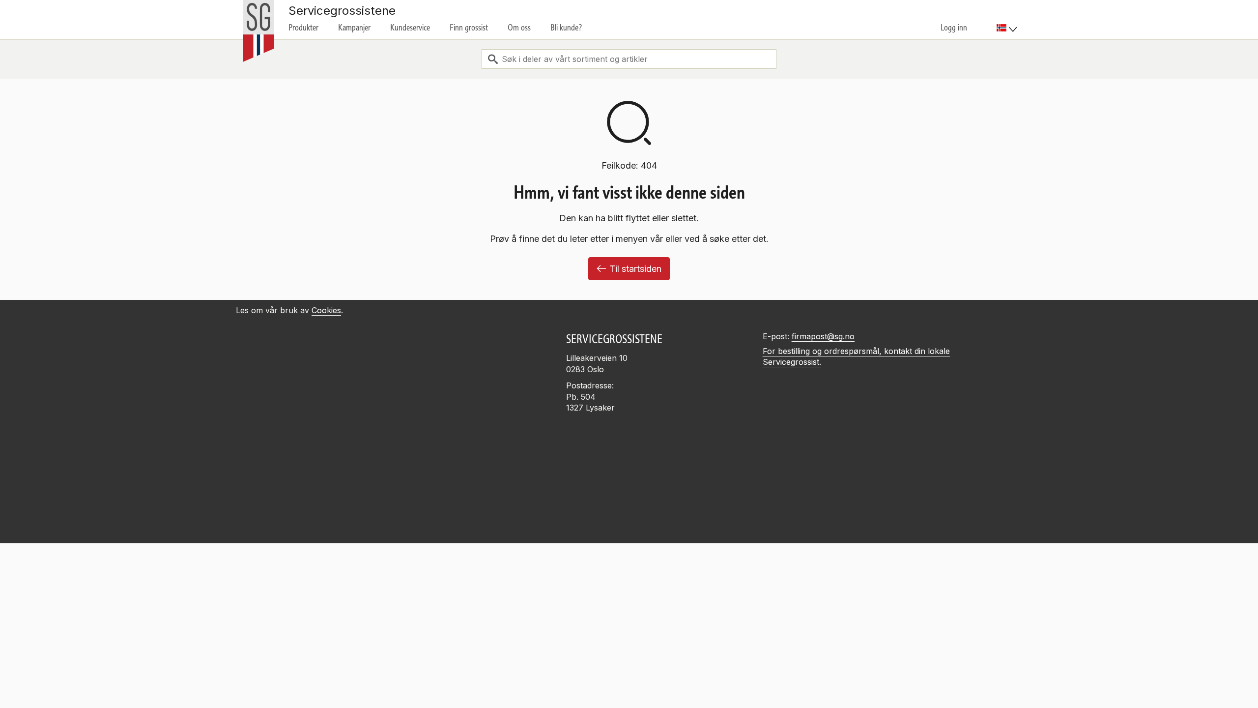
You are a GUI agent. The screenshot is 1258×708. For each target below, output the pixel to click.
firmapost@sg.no (823, 336)
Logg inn (954, 27)
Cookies (326, 310)
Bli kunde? (566, 27)
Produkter (303, 27)
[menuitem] (1008, 19)
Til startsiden (635, 269)
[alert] (629, 637)
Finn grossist (469, 27)
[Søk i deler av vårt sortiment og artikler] (493, 59)
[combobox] (629, 59)
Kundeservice (410, 27)
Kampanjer (354, 27)
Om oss (519, 27)
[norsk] (1007, 28)
